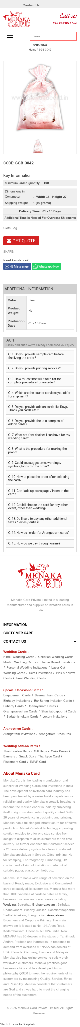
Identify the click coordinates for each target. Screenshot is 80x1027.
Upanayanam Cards (42, 706)
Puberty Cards (13, 706)
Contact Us (31, 5)
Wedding (9, 904)
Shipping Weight (16, 203)
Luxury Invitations (54, 716)
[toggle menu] (10, 35)
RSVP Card (38, 761)
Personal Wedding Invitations (27, 667)
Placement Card (15, 761)
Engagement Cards (17, 695)
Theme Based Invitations (57, 662)
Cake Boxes (60, 751)
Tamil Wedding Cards (31, 678)
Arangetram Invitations (19, 734)
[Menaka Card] (16, 19)
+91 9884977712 (65, 23)
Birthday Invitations (17, 700)
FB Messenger (19, 266)
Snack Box (27, 756)
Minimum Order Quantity (22, 183)
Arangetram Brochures (55, 734)
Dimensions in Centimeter (15, 194)
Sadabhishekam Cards (22, 716)
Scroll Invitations (41, 673)
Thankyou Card (49, 756)
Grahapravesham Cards (20, 711)
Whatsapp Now (49, 266)
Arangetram (55, 915)
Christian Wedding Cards (56, 657)
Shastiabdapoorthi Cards (58, 711)
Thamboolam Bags (17, 751)
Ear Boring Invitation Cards (53, 700)
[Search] (72, 36)
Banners (9, 756)
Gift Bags (41, 751)
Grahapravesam (43, 904)
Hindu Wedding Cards (19, 657)
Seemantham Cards (49, 695)
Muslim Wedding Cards (20, 662)
